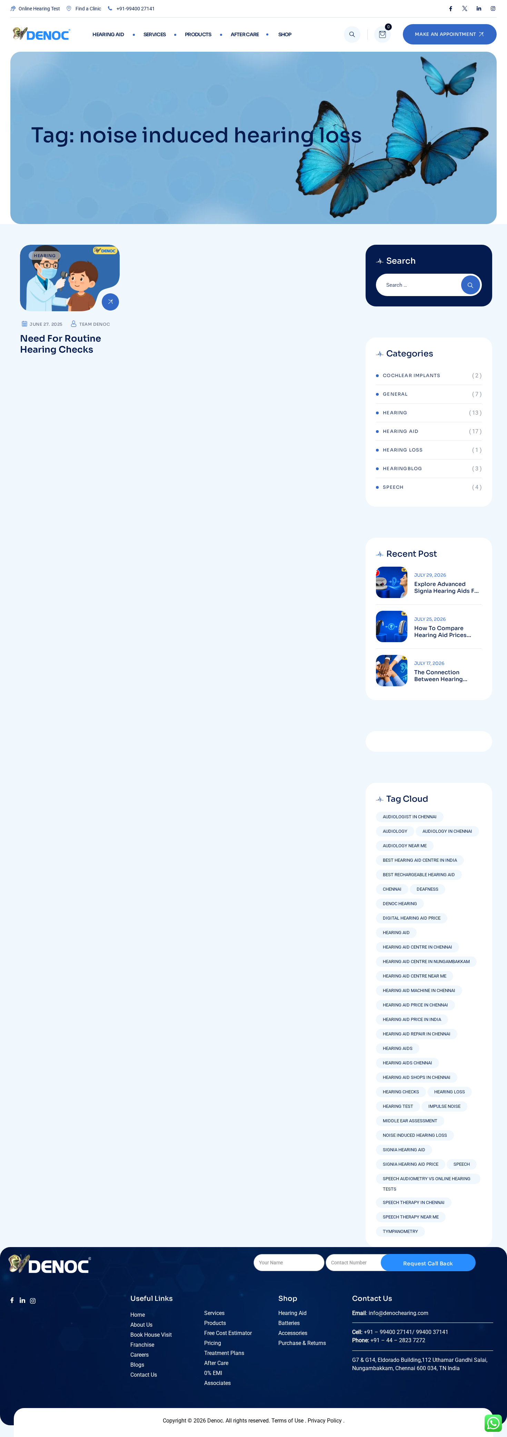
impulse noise (444, 1106)
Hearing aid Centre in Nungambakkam (426, 961)
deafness (427, 889)
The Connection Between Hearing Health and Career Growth (440, 676)
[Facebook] (450, 8)
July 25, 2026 (430, 619)
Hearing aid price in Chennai (415, 1005)
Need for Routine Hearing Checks (60, 344)
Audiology (395, 831)
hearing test (398, 1106)
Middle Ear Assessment (410, 1120)
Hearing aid (108, 34)
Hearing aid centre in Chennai (417, 947)
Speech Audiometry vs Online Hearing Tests (426, 1180)
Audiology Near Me (405, 845)
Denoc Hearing (400, 903)
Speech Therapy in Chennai (414, 1202)
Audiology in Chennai (447, 831)
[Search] (352, 34)
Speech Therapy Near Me (411, 1217)
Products (198, 34)
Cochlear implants (411, 375)
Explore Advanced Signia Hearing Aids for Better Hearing (447, 588)
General (395, 394)
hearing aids (397, 1048)
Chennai (392, 889)
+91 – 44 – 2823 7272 (397, 1340)
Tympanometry (400, 1231)
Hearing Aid (400, 431)
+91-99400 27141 (135, 8)
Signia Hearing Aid (404, 1149)
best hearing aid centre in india (420, 860)
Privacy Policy (325, 1420)
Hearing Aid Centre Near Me (414, 976)
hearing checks (401, 1091)
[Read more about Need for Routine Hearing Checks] (70, 278)
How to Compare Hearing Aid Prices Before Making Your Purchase (441, 632)
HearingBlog (402, 469)
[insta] (32, 1300)
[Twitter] (464, 8)
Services (154, 34)
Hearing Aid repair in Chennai (416, 1033)
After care (245, 34)
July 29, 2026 (430, 575)
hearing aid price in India (412, 1019)
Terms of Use (287, 1420)
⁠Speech (393, 487)
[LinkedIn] (479, 8)
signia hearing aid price (410, 1164)
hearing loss (449, 1091)
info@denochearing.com (398, 1313)
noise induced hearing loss (415, 1135)
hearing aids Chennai (407, 1062)
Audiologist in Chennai (410, 816)
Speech (462, 1164)
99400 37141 (433, 1332)
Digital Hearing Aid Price (411, 918)
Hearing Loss (403, 450)
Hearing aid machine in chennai (419, 990)
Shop (284, 34)
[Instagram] (493, 8)
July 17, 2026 (429, 663)
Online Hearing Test (39, 8)
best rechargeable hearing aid (419, 874)
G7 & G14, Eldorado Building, (387, 1360)
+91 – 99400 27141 (388, 1332)
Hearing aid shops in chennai (416, 1077)
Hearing (45, 255)
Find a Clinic (87, 8)
